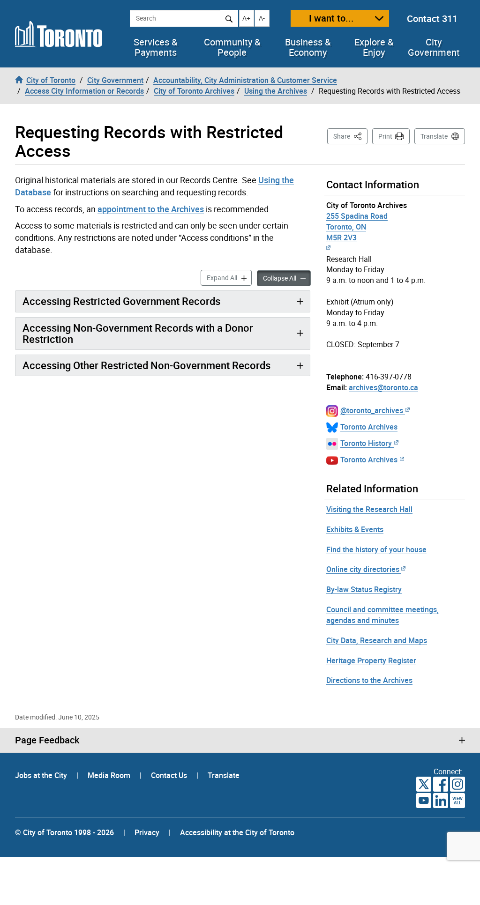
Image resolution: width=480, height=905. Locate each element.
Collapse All (287, 277)
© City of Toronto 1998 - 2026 (64, 832)
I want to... (331, 18)
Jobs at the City (42, 775)
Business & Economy (307, 47)
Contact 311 (432, 18)
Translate (434, 136)
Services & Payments (155, 47)
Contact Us (170, 775)
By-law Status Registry (364, 589)
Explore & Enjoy (373, 47)
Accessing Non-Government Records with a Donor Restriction (137, 333)
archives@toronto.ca (383, 387)
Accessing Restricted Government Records (121, 301)
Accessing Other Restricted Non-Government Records (146, 365)
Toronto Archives (369, 427)
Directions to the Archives (369, 680)
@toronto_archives (371, 410)
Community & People (232, 47)
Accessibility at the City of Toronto (237, 832)
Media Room (110, 775)
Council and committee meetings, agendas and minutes (382, 614)
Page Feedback (47, 740)
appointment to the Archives (151, 209)
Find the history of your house (376, 549)
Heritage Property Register (371, 660)
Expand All (229, 277)
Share (350, 136)
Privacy (147, 832)
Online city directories (362, 569)
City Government (434, 47)
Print (385, 136)
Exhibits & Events (354, 529)
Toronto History (366, 443)
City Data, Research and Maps (376, 640)
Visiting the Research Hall (369, 509)
